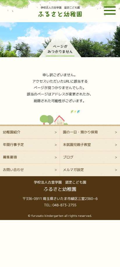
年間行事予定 (13, 144)
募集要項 (10, 157)
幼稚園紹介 (11, 132)
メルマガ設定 (73, 169)
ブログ (68, 157)
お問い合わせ (13, 169)
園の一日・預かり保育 (80, 132)
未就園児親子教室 (77, 144)
